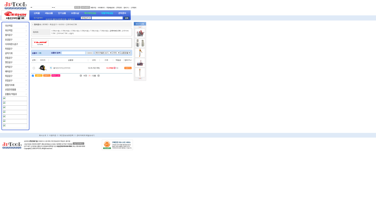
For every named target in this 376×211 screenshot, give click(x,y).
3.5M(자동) (65, 31)
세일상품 (49, 13)
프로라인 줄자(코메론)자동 (56, 19)
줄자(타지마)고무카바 (61, 68)
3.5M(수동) (55, 31)
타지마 (61, 24)
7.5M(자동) (104, 31)
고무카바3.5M (71, 24)
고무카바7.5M (61, 33)
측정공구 (53, 24)
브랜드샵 (75, 13)
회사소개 (42, 135)
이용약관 (52, 135)
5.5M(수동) (75, 31)
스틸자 (71, 33)
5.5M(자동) (84, 31)
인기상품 (62, 13)
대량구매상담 (107, 13)
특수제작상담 (90, 13)
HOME (45, 24)
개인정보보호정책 (66, 135)
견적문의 (122, 13)
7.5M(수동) (94, 31)
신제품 (37, 13)
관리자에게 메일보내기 (86, 135)
